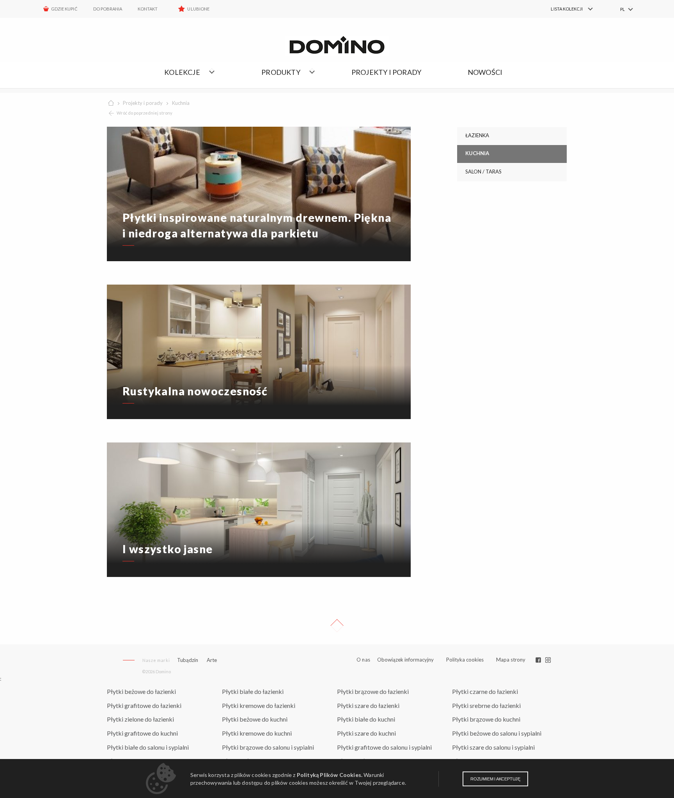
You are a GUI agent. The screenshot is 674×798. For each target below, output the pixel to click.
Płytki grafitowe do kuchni (142, 733)
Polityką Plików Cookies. (329, 774)
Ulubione (198, 8)
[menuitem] (567, 9)
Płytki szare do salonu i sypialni (493, 747)
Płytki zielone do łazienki (140, 719)
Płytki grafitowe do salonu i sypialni (384, 747)
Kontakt (148, 8)
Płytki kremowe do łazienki (258, 705)
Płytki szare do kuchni (366, 733)
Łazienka (477, 135)
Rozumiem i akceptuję (495, 779)
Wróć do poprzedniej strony (144, 112)
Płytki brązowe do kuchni (486, 719)
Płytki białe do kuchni (366, 719)
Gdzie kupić (64, 8)
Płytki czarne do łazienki (485, 691)
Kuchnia (181, 103)
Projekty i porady (386, 72)
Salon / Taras (483, 171)
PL (622, 9)
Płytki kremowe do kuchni (257, 733)
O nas (363, 659)
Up (337, 625)
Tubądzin (187, 660)
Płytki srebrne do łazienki (486, 705)
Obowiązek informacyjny (405, 659)
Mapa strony (510, 659)
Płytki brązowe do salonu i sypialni (268, 747)
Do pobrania (107, 8)
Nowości (485, 72)
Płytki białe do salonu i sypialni (148, 747)
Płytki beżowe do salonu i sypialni (496, 733)
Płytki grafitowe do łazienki (144, 705)
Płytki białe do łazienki (253, 691)
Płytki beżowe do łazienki (141, 691)
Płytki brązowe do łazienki (373, 691)
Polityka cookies (465, 659)
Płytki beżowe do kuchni (254, 719)
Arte (212, 660)
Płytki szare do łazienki (368, 705)
